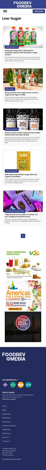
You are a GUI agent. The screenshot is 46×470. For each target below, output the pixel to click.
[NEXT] (32, 235)
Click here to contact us (9, 399)
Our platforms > (10, 379)
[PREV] (14, 235)
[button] (39, 11)
